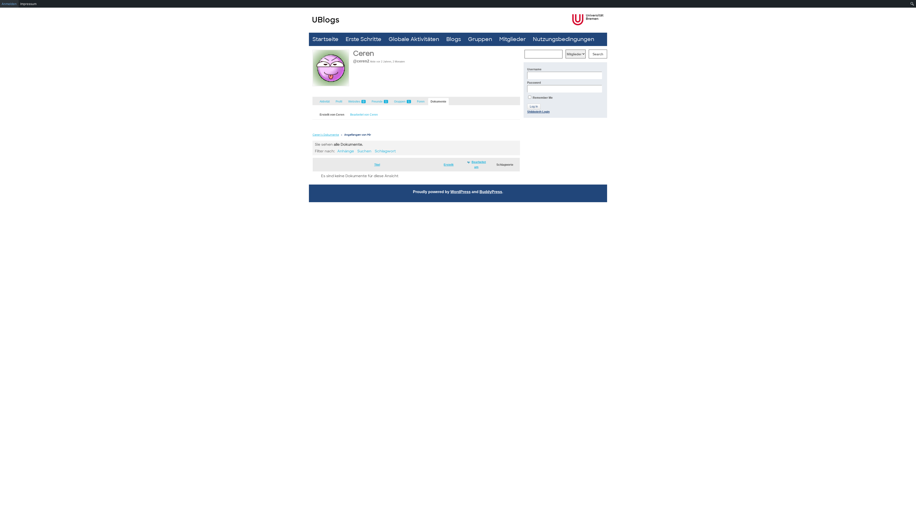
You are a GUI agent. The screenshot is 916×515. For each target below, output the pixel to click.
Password (534, 82)
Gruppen (480, 39)
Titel (377, 164)
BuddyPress (490, 192)
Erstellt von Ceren (332, 114)
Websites (356, 101)
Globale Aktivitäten (414, 39)
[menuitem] (912, 4)
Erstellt (448, 164)
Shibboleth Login (538, 111)
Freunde (379, 101)
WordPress (460, 192)
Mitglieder (512, 39)
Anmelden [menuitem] (9, 4)
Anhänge (345, 151)
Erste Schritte (363, 39)
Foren (421, 101)
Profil (339, 101)
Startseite (325, 39)
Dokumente (438, 101)
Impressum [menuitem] (28, 4)
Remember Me (542, 97)
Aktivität (325, 101)
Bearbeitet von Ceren (364, 114)
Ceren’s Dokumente (325, 134)
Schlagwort (385, 151)
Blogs (453, 39)
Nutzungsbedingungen (563, 39)
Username (534, 69)
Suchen (364, 151)
